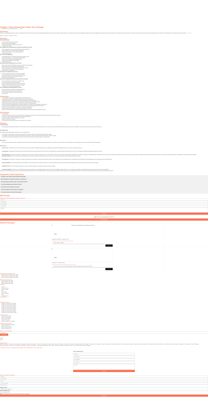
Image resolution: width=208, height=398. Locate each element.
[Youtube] (10, 299)
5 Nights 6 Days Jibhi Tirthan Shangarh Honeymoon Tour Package (63, 264)
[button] (109, 246)
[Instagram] (4, 299)
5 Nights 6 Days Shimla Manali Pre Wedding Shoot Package (62, 240)
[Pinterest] (7, 299)
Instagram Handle (3, 387)
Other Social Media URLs (5, 390)
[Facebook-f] (1, 299)
